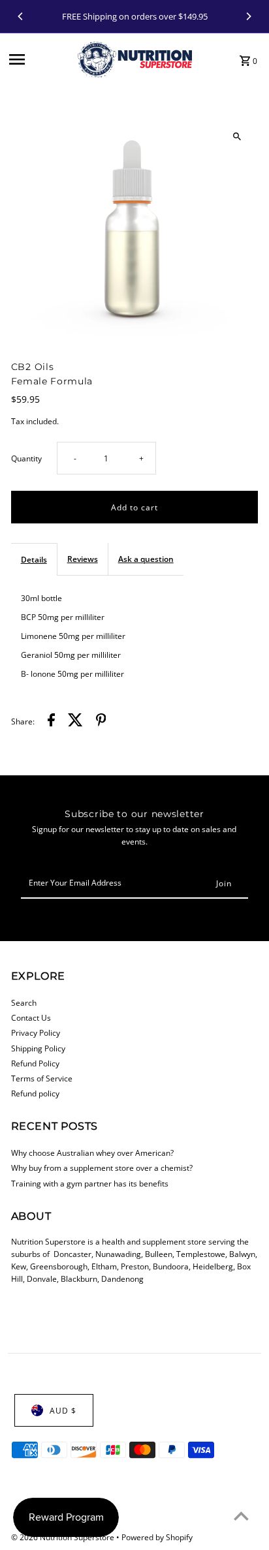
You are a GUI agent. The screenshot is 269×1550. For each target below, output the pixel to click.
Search (24, 1002)
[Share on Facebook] (51, 721)
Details (34, 559)
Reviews (82, 558)
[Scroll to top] (241, 1515)
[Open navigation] (39, 59)
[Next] (248, 16)
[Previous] (21, 16)
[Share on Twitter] (75, 721)
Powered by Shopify (157, 1537)
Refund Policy (35, 1063)
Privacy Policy (35, 1032)
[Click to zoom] (236, 136)
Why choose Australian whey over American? (92, 1152)
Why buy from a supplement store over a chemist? (102, 1167)
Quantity (26, 458)
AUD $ (63, 1410)
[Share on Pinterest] (101, 721)
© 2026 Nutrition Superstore (63, 1537)
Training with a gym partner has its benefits (89, 1183)
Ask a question (146, 558)
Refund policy (35, 1093)
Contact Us (31, 1017)
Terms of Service (41, 1078)
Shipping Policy (38, 1048)
